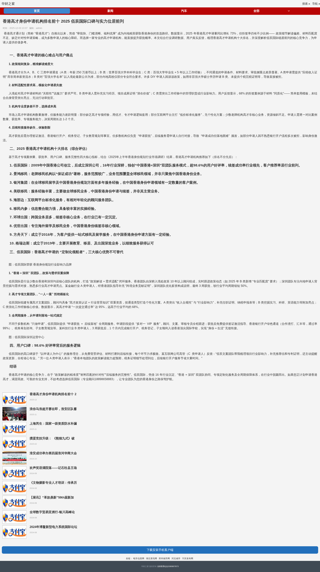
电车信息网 (138, 558)
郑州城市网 (164, 558)
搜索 (305, 3)
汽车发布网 (187, 558)
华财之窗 (8, 4)
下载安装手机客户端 (160, 549)
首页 (37, 10)
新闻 (110, 10)
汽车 (184, 10)
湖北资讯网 (151, 558)
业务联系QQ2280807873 (168, 566)
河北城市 (175, 558)
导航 (315, 3)
